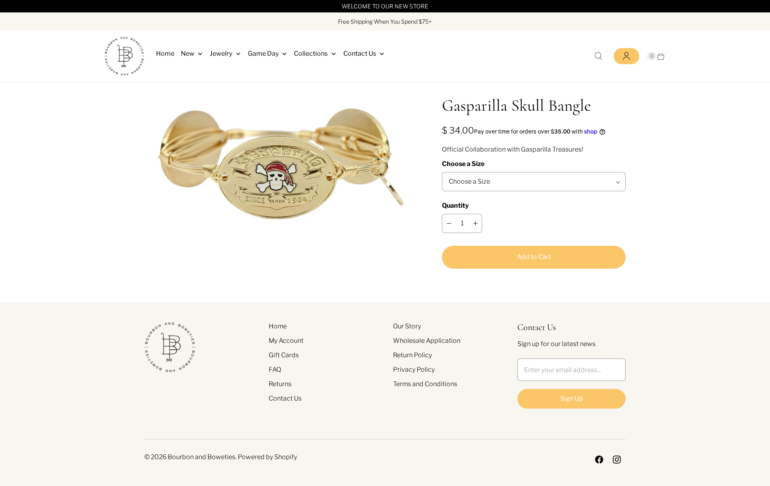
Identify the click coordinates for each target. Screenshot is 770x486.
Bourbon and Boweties (201, 457)
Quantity (455, 205)
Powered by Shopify (267, 457)
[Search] (598, 56)
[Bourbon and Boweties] (124, 56)
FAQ (275, 369)
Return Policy (412, 355)
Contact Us (285, 398)
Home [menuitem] (165, 53)
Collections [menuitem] (311, 53)
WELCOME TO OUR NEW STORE (385, 6)
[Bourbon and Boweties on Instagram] (617, 459)
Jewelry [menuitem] (221, 53)
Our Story (407, 326)
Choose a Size (463, 164)
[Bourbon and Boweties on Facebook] (599, 459)
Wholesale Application (426, 340)
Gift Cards (284, 355)
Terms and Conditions (425, 384)
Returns (280, 384)
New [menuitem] (188, 53)
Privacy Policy (414, 369)
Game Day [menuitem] (263, 53)
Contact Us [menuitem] (359, 53)
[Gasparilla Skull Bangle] (281, 165)
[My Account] (626, 56)
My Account (286, 340)
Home (278, 326)
